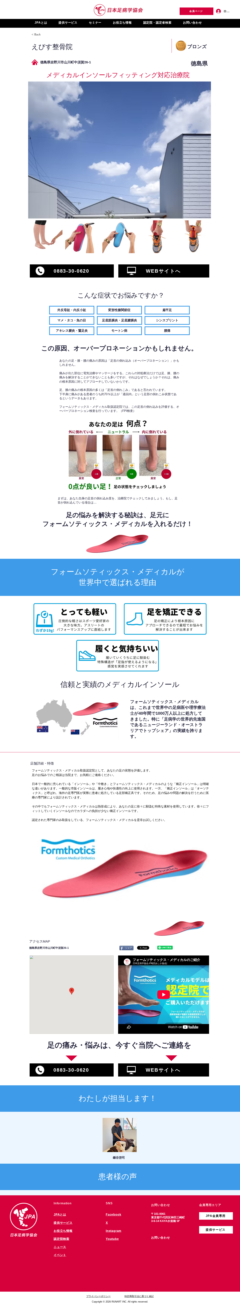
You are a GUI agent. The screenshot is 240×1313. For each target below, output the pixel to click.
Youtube (112, 1238)
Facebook (113, 1214)
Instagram (113, 1230)
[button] (41, 23)
